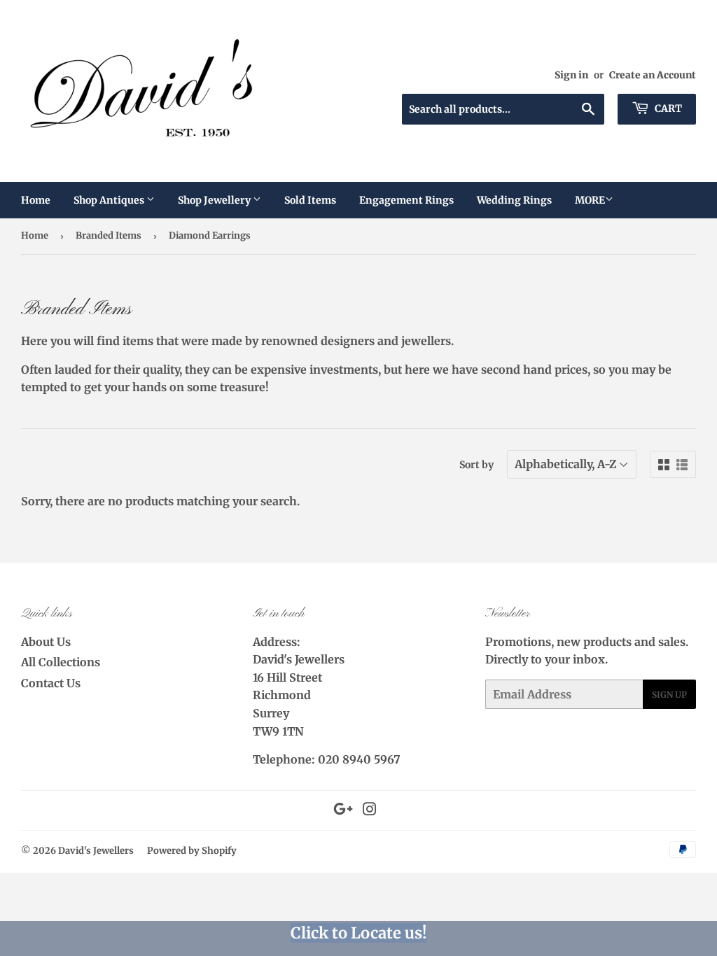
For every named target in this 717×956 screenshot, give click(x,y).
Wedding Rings (514, 200)
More (590, 200)
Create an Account (652, 75)
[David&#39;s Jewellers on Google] (343, 810)
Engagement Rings (406, 200)
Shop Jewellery (215, 200)
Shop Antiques (110, 200)
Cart (667, 108)
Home (35, 200)
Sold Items (310, 200)
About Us (46, 642)
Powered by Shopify (192, 851)
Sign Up (669, 694)
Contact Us (51, 683)
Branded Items (108, 235)
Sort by (476, 464)
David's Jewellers (96, 851)
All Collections (60, 662)
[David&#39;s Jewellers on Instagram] (370, 810)
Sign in (571, 75)
